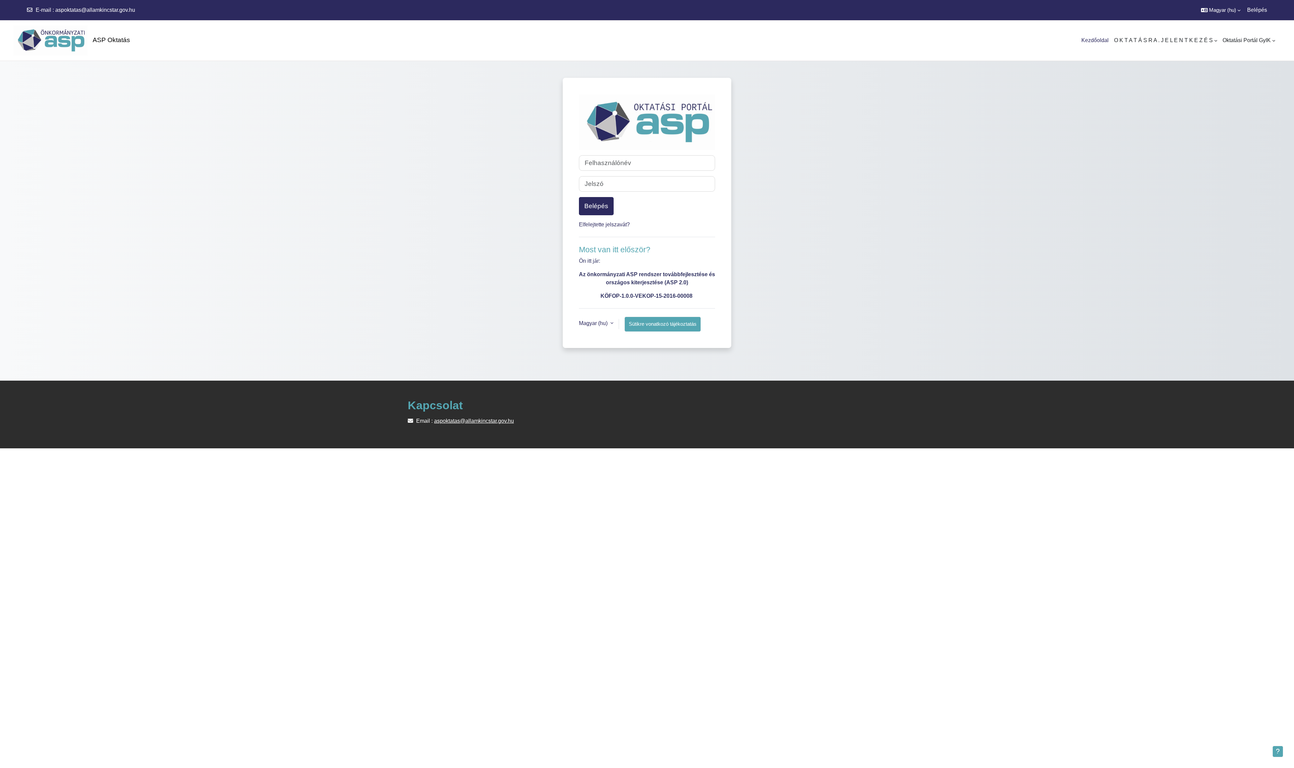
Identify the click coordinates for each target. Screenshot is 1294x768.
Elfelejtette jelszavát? (604, 224)
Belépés (1257, 10)
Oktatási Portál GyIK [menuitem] (1247, 40)
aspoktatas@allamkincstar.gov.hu (95, 10)
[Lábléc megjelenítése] (1277, 751)
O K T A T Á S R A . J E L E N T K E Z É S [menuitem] (1163, 40)
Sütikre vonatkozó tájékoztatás (663, 324)
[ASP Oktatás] (47, 40)
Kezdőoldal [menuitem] (1095, 40)
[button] (1220, 10)
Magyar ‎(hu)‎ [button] (594, 323)
